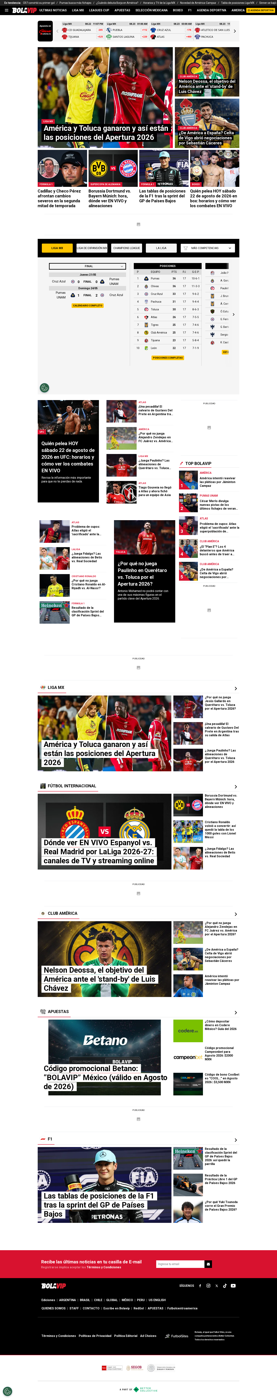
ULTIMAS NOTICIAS (53, 10)
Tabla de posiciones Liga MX (237, 2)
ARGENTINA (67, 1300)
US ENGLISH (157, 1300)
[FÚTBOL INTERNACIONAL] (235, 786)
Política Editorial (125, 1336)
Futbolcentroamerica (182, 1308)
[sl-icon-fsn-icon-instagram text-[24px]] (208, 1286)
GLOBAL (112, 1300)
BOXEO (178, 10)
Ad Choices (148, 1336)
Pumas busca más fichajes (75, 2)
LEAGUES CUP (99, 10)
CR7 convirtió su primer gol (39, 2)
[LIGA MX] (235, 688)
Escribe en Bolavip (116, 1308)
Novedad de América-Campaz (198, 2)
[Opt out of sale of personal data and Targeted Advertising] (7, 1391)
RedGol (139, 1308)
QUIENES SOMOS (53, 1308)
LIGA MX (78, 10)
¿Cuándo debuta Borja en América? (117, 2)
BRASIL (85, 1300)
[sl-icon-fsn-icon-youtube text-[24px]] (233, 1286)
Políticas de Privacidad (95, 1336)
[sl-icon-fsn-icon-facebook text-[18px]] (200, 1286)
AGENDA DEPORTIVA (211, 10)
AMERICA (238, 10)
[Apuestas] (235, 1012)
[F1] (235, 1140)
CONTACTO (91, 1308)
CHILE (98, 1300)
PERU (141, 1300)
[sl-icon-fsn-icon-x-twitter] (216, 1286)
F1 (190, 10)
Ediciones (48, 1300)
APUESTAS (122, 10)
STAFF (74, 1308)
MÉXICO (127, 1300)
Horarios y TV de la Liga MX (159, 2)
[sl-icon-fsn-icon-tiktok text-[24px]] (225, 1286)
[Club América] (235, 914)
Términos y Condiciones (104, 1267)
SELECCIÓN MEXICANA (151, 10)
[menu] (6, 10)
